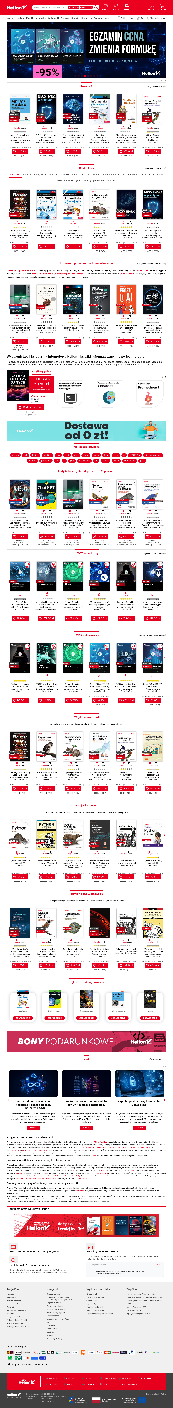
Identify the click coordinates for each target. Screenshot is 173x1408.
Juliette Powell (148, 332)
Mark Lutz (20, 865)
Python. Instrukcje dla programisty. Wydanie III (46, 862)
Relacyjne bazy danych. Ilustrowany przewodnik (126, 950)
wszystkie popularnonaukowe (150, 263)
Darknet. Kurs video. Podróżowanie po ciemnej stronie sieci (126, 604)
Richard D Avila (94, 779)
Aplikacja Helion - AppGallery (18, 1327)
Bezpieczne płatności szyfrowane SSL (29, 1364)
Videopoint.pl (52, 1384)
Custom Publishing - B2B (136, 1307)
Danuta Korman (94, 142)
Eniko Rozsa (131, 142)
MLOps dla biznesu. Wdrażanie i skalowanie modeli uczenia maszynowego (99, 524)
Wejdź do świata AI (86, 717)
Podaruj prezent (158, 18)
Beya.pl (69, 1384)
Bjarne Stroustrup (40, 1176)
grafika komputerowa (143, 1147)
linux (86, 455)
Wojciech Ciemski (42, 142)
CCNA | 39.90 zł (86, 7)
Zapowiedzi (108, 471)
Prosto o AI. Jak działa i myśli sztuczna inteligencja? (126, 327)
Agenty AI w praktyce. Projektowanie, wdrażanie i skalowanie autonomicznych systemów (20, 140)
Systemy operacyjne (93, 180)
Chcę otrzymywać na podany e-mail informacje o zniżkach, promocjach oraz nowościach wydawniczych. (118, 1272)
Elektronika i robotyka (68, 180)
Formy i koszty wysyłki (56, 1313)
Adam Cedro (73, 609)
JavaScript (93, 174)
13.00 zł (75, 246)
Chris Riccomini (135, 527)
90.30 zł (155, 536)
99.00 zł (48, 700)
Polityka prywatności (55, 1306)
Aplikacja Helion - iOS (15, 1323)
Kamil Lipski (46, 691)
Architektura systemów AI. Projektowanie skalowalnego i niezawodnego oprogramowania (100, 777)
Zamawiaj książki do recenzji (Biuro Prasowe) (144, 1301)
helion (35, 455)
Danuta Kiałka (67, 238)
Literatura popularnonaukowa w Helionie (86, 263)
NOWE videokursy (87, 553)
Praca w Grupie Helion (135, 1310)
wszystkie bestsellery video (151, 635)
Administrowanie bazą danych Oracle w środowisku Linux (99, 951)
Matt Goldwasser (30, 956)
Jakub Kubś (126, 609)
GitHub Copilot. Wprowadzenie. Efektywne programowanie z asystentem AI (153, 140)
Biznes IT (158, 174)
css (58, 455)
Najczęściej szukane (86, 447)
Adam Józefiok (126, 238)
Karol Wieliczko (99, 956)
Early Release (67, 471)
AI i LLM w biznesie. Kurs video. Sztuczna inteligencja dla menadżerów (46, 606)
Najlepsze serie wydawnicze (86, 982)
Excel (121, 174)
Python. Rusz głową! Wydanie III (153, 862)
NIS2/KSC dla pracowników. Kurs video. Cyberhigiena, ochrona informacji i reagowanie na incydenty (20, 607)
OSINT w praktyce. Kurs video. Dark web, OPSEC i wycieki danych (46, 686)
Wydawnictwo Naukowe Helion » (30, 1208)
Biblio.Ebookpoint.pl (129, 1384)
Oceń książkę (91, 1301)
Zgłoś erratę (91, 1304)
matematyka (15, 1150)
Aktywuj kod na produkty (16, 1310)
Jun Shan (12, 956)
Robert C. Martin (73, 330)
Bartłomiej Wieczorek (57, 142)
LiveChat (50, 1332)
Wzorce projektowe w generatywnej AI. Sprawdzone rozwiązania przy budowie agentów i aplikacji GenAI (153, 525)
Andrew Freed (120, 142)
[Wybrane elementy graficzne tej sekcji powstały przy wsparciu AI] (165, 80)
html (106, 455)
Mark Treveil (93, 527)
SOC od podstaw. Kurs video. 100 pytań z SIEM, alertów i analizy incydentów (126, 687)
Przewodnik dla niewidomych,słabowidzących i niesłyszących (59, 1298)
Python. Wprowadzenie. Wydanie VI (20, 862)
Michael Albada (99, 238)
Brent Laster (153, 142)
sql (25, 455)
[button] (76, 76)
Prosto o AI (142, 270)
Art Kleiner (158, 332)
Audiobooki (53, 18)
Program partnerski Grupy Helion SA (140, 1294)
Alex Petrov (73, 956)
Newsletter (51, 1326)
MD (53, 332)
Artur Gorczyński (41, 609)
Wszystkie (15, 174)
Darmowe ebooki (101, 18)
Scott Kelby (76, 1176)
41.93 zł (22, 341)
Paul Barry (153, 865)
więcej (33, 1128)
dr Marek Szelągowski (70, 142)
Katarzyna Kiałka (79, 238)
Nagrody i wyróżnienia (95, 1310)
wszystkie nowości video (153, 553)
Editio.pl (87, 1378)
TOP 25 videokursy (86, 635)
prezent (93, 1156)
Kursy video (40, 18)
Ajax (106, 1173)
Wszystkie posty (156, 1059)
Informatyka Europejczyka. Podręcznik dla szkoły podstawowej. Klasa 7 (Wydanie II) (46, 235)
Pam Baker (47, 525)
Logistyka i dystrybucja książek (138, 1314)
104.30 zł (128, 536)
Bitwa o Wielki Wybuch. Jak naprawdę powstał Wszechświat (20, 522)
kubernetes (129, 461)
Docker (103, 1170)
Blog (86, 1059)
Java (82, 174)
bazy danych (107, 1147)
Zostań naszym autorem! (96, 1297)
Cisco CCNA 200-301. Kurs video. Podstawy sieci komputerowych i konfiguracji (100, 687)
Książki (21, 18)
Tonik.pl (163, 1394)
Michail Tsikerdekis (131, 954)
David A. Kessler (45, 332)
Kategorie (11, 18)
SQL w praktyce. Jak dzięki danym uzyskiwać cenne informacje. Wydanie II (153, 953)
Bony (143, 18)
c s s (116, 455)
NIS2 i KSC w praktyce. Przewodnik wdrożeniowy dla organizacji (46, 139)
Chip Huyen (46, 779)
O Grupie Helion (92, 1294)
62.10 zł (22, 536)
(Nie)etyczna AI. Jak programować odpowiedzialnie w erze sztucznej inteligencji (100, 329)
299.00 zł (22, 618)
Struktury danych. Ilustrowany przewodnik (126, 862)
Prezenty (10, 1314)
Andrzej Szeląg (21, 1179)
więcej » (119, 1273)
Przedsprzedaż (88, 471)
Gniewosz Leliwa (20, 332)
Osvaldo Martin (99, 868)
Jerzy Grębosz (83, 1179)
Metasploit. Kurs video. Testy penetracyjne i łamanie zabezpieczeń (153, 604)
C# (74, 1170)
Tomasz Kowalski (34, 1179)
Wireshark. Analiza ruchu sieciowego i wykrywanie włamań (126, 233)
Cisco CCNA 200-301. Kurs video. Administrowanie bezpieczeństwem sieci (153, 687)
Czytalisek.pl (89, 1384)
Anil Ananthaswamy (20, 238)
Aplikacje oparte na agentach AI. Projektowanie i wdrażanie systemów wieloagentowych (99, 235)
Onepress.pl (52, 1378)
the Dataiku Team (104, 527)
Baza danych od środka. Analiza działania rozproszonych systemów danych (73, 953)
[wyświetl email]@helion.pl (56, 1396)
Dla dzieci (111, 180)
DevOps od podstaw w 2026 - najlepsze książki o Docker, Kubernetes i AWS (33, 1105)
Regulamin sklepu (54, 1303)
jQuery (93, 1173)
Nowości (75, 18)
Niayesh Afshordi (15, 527)
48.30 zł (102, 536)
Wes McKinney (73, 868)
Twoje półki (11, 1307)
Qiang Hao (119, 954)
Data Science (133, 174)
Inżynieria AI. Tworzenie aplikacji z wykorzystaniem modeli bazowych (46, 776)
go (96, 461)
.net (67, 455)
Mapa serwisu (52, 1329)
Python (74, 174)
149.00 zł (102, 618)
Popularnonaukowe (58, 174)
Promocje (65, 18)
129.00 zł (75, 618)
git (57, 461)
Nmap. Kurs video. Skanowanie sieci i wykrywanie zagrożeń (73, 604)
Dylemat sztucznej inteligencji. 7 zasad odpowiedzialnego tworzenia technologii (153, 329)
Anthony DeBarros (153, 956)
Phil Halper (27, 527)
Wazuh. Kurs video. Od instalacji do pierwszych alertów (99, 604)
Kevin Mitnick (89, 1176)
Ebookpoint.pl (145, 1378)
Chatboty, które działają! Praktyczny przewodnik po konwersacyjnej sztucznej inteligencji (126, 139)
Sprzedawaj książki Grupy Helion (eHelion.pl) (144, 1297)
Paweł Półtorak (99, 332)
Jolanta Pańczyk (47, 238)
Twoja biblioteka (13, 1304)
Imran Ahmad (106, 779)
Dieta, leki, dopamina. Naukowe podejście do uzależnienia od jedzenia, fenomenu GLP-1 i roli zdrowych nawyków (47, 330)
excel (116, 461)
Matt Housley (50, 956)
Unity (44, 1173)
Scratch (132, 1170)
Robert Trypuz (126, 332)
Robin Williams (65, 1176)
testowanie (84, 461)
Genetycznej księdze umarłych (70, 274)
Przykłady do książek (94, 1307)
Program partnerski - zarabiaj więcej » (34, 1251)
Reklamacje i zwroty (54, 1339)
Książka (37, 399)
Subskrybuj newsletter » (102, 1251)
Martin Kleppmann (122, 527)
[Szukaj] (96, 7)
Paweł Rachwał (54, 609)
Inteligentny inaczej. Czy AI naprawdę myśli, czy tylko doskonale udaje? (20, 327)
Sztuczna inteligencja (34, 174)
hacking (47, 455)
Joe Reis (41, 956)
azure (105, 461)
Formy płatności (53, 1316)
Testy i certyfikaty (14, 1317)
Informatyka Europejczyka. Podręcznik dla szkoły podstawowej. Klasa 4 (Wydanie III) (73, 235)
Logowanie (11, 1294)
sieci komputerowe (95, 1147)
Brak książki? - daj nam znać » (29, 1265)
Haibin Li (20, 956)
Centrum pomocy (53, 1294)
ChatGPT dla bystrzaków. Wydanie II (46, 521)
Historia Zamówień (14, 1301)
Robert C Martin (53, 1176)
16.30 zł (48, 246)
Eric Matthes (46, 865)
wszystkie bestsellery (154, 168)
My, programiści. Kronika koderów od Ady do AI (73, 326)
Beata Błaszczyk (48, 1179)
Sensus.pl (70, 1378)
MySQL (20, 1173)
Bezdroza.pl (126, 1378)
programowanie (81, 1147)
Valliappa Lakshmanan (150, 527)
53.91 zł (48, 536)
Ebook (36, 402)
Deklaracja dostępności (56, 1309)
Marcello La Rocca (126, 865)
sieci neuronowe (153, 455)
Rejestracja (11, 1297)
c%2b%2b (135, 455)
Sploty (105, 1384)
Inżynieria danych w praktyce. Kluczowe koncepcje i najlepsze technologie (46, 953)
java (142, 461)
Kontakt (50, 1335)
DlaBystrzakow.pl (110, 1378)
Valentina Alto (20, 142)
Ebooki (29, 18)
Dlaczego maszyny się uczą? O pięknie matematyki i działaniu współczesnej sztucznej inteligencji (20, 235)
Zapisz (157, 1265)
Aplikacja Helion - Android (17, 1320)
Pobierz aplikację (128, 18)
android (32, 461)
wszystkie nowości (155, 86)
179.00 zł (48, 618)
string (96, 455)
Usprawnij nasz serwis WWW (58, 1319)
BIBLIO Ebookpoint (134, 1304)
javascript (46, 461)
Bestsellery (86, 18)
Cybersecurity (108, 174)
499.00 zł (128, 700)
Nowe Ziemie (127, 274)
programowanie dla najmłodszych (35, 1150)
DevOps (146, 174)
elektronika (131, 1147)
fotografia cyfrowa (119, 1147)
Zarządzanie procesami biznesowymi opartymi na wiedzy (73, 137)
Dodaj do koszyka (32, 407)
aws (76, 455)
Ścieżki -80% (74, 7)
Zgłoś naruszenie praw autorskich (99, 1314)
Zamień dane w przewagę (86, 893)
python (15, 455)
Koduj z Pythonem (86, 805)
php (72, 461)
